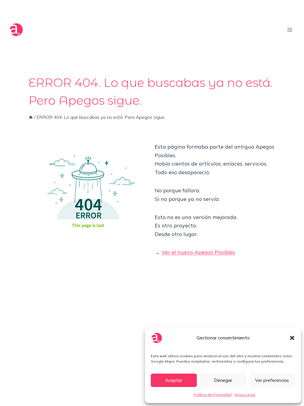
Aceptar (173, 380)
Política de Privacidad (213, 394)
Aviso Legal (245, 394)
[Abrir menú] (289, 29)
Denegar (223, 380)
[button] (292, 338)
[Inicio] (30, 117)
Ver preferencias (272, 380)
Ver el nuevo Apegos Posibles (198, 252)
